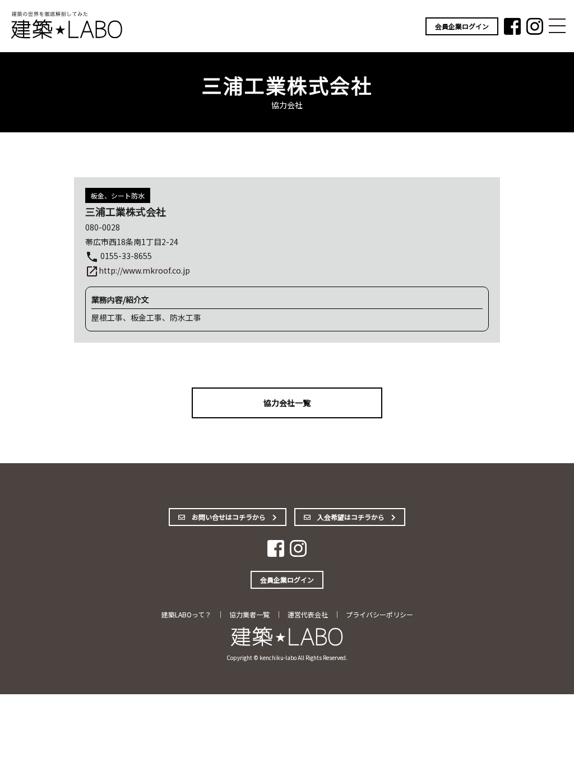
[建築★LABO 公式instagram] (534, 30)
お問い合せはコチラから (228, 517)
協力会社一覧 (287, 402)
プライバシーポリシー (379, 614)
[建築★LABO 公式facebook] (512, 30)
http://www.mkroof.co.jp (137, 270)
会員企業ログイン (462, 26)
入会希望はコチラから (351, 517)
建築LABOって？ (186, 614)
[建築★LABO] (67, 37)
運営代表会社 (308, 614)
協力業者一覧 (249, 614)
